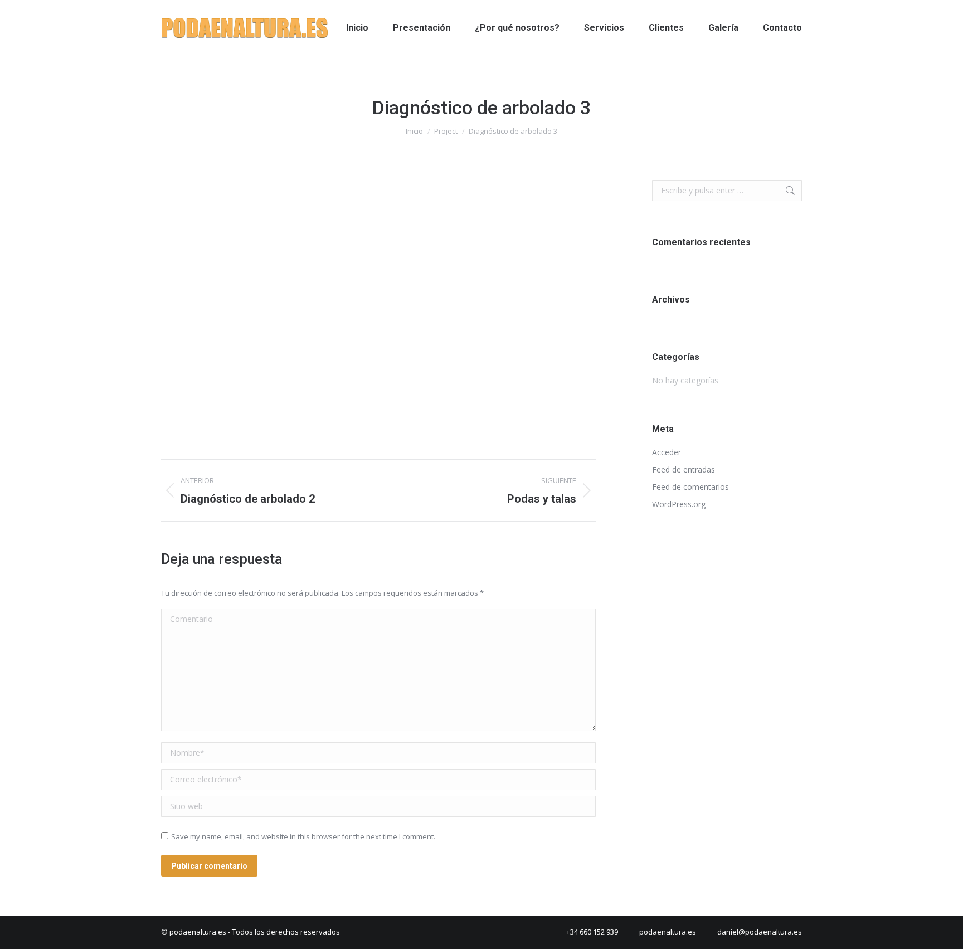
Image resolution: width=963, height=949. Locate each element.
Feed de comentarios (690, 486)
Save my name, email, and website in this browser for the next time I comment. (303, 836)
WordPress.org (679, 504)
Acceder (666, 452)
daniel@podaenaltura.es (759, 932)
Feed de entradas (683, 469)
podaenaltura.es (667, 932)
